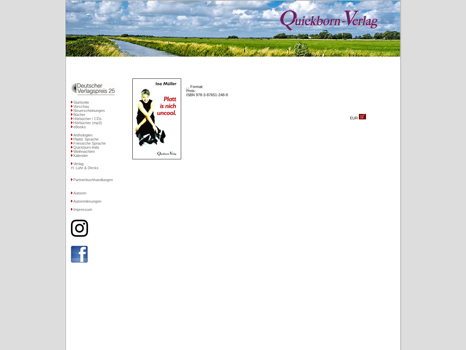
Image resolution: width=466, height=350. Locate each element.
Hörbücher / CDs (87, 119)
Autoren (79, 193)
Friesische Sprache (89, 143)
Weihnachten (84, 151)
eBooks (79, 127)
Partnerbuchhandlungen (93, 180)
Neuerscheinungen (89, 110)
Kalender (80, 156)
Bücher (79, 115)
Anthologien (82, 135)
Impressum (82, 209)
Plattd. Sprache (86, 139)
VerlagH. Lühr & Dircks (85, 166)
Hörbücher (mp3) (87, 123)
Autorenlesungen (87, 201)
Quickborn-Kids (86, 147)
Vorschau (81, 106)
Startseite (81, 102)
